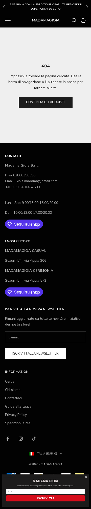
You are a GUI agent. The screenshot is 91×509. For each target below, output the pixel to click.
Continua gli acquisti (45, 102)
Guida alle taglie (18, 406)
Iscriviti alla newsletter (35, 353)
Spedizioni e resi (18, 423)
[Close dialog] (86, 477)
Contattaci (13, 398)
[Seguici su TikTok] (33, 438)
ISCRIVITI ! (45, 498)
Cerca (9, 381)
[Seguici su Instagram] (20, 438)
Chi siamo (12, 389)
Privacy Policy (16, 414)
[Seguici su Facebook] (7, 438)
